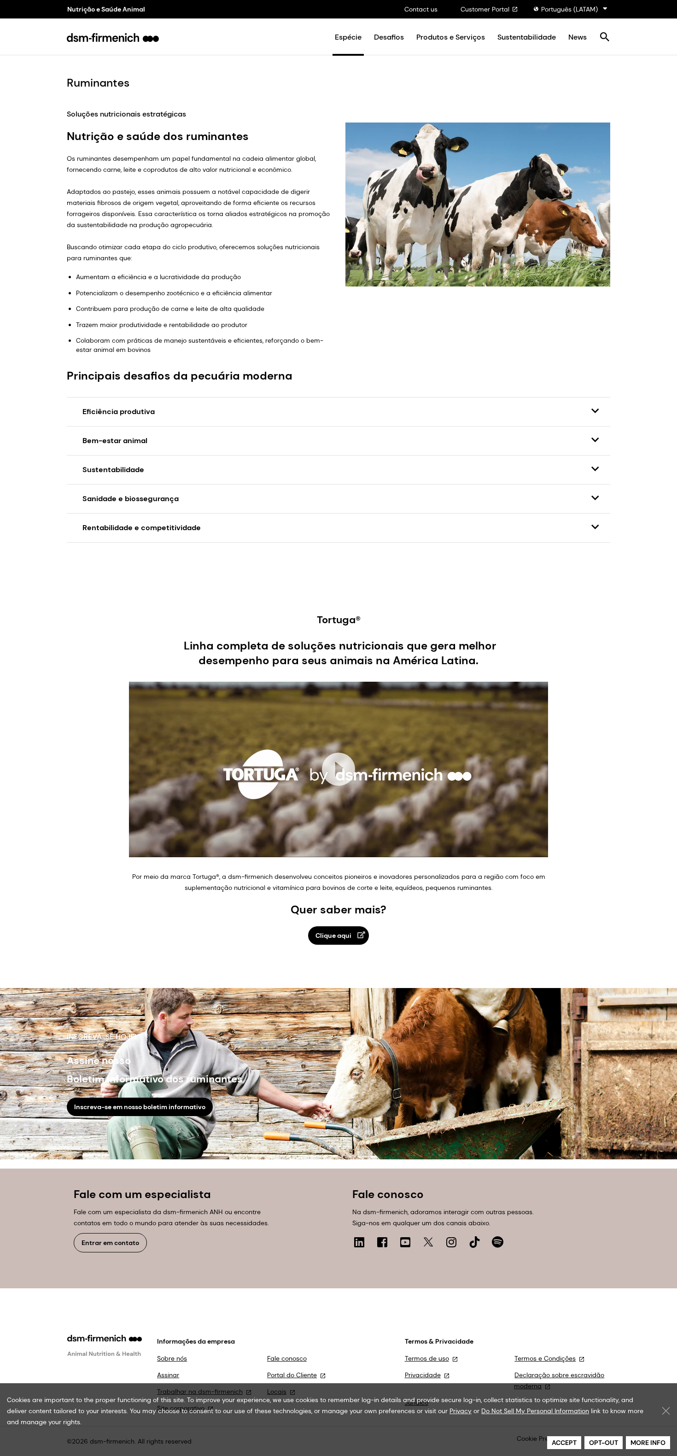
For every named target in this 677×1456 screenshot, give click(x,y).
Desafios (389, 37)
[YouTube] (405, 1242)
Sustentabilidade (526, 37)
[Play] (338, 769)
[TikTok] (474, 1242)
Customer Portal (485, 9)
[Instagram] (451, 1242)
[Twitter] (428, 1242)
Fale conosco (287, 1358)
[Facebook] (382, 1242)
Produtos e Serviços (450, 37)
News (577, 37)
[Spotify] (497, 1242)
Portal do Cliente (292, 1375)
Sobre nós (172, 1358)
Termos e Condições (545, 1358)
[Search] (604, 37)
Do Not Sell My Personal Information (535, 1411)
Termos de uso (427, 1358)
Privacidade (423, 1375)
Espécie (348, 37)
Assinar (168, 1375)
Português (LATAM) (569, 9)
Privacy (460, 1411)
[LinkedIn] (359, 1242)
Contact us (421, 9)
